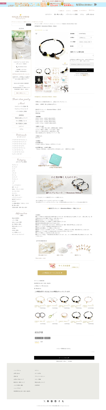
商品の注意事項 (39, 258)
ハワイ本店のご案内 (21, 111)
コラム (21, 129)
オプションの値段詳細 (39, 280)
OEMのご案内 (15, 230)
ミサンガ (14, 173)
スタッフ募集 (38, 379)
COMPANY (37, 385)
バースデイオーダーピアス (18, 145)
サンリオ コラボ (15, 191)
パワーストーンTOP (38, 23)
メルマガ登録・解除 (18, 385)
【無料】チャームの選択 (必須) (77, 51)
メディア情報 (15, 220)
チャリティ (14, 193)
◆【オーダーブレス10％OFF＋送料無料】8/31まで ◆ (53, 1)
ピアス (13, 170)
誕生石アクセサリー (16, 199)
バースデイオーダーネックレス (19, 143)
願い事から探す (15, 205)
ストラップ (14, 177)
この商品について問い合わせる (41, 285)
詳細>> (73, 149)
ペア (13, 183)
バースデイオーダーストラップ (19, 141)
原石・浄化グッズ (16, 195)
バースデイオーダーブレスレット (19, 139)
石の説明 (44, 258)
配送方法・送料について (19, 382)
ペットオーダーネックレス (18, 152)
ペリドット (58, 23)
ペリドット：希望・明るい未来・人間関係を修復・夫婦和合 (49, 128)
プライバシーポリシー (40, 376)
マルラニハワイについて (21, 108)
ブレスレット (15, 164)
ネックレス (14, 166)
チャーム (14, 175)
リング (13, 168)
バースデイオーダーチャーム (18, 147)
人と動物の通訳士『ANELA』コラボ (20, 203)
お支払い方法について (19, 379)
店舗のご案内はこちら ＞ (21, 93)
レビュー (21, 126)
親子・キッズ (15, 187)
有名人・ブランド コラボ (17, 189)
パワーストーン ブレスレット (49, 23)
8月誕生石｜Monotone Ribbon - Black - (69, 23)
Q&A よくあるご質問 (17, 222)
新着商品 (21, 115)
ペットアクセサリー (16, 185)
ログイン (69, 10)
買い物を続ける (37, 288)
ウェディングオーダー (17, 154)
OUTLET (14, 201)
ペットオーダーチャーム (17, 149)
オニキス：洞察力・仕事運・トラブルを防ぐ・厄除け (48, 129)
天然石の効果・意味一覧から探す (19, 207)
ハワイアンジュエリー (17, 197)
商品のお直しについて (21, 118)
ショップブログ (17, 388)
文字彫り (14, 228)
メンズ (13, 181)
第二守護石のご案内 (16, 224)
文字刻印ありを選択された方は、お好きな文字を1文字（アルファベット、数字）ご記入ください (82, 60)
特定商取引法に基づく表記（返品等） (42, 283)
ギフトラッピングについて (18, 234)
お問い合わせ (17, 373)
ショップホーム (17, 370)
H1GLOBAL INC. (56, 405)
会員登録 (76, 10)
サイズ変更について (21, 121)
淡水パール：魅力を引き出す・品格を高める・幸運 (47, 131)
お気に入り (62, 10)
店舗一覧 (16, 376)
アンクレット (15, 179)
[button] (67, 53)
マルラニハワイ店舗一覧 (21, 106)
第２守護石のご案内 (21, 123)
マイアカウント (84, 10)
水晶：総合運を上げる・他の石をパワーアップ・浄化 (48, 132)
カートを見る (38, 373)
